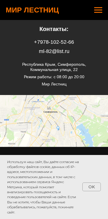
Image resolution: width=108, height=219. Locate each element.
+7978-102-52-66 (54, 42)
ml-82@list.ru (54, 51)
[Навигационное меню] (98, 10)
